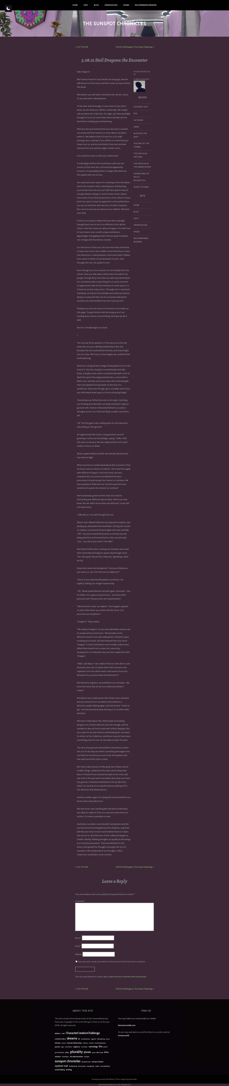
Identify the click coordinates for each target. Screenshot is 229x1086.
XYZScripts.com (125, 1085)
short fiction (65, 1056)
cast (63, 1033)
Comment (80, 901)
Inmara (64, 1043)
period (105, 1047)
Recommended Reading (146, 5)
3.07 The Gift (82, 47)
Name (78, 938)
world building (60, 1070)
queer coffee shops (97, 1052)
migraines (76, 1047)
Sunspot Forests (86, 1062)
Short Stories (141, 187)
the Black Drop (73, 1066)
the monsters (82, 1066)
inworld (91, 1043)
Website (78, 954)
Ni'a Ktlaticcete (142, 79)
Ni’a (135, 113)
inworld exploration (100, 1043)
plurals (87, 1052)
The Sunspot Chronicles (114, 23)
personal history (59, 1052)
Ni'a (100, 1046)
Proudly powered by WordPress (103, 1079)
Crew (136, 127)
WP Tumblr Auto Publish (106, 1085)
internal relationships (74, 1043)
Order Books (111, 5)
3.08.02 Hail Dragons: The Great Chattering (133, 47)
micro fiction (68, 1047)
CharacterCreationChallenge (83, 1033)
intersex (85, 1043)
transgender (90, 1066)
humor (108, 1039)
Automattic (133, 1079)
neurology (93, 1046)
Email (78, 946)
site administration (76, 1056)
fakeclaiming (101, 1039)
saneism (58, 1056)
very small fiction (105, 1066)
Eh (79, 1039)
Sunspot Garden (97, 1062)
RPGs (106, 1052)
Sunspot (86, 1056)
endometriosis (85, 1039)
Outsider (138, 120)
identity (57, 1043)
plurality (76, 1052)
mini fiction (84, 1047)
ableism (58, 1033)
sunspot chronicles (67, 1061)
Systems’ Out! (141, 107)
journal (57, 1047)
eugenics (93, 1039)
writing (69, 1069)
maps (62, 1047)
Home (75, 5)
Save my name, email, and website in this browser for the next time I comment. (111, 961)
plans (67, 1052)
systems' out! (61, 1066)
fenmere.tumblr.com (126, 1025)
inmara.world (123, 1035)
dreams (72, 1038)
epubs (126, 5)
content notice (60, 1039)
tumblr (97, 1066)
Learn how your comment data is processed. (127, 976)
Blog (96, 5)
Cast (86, 5)
